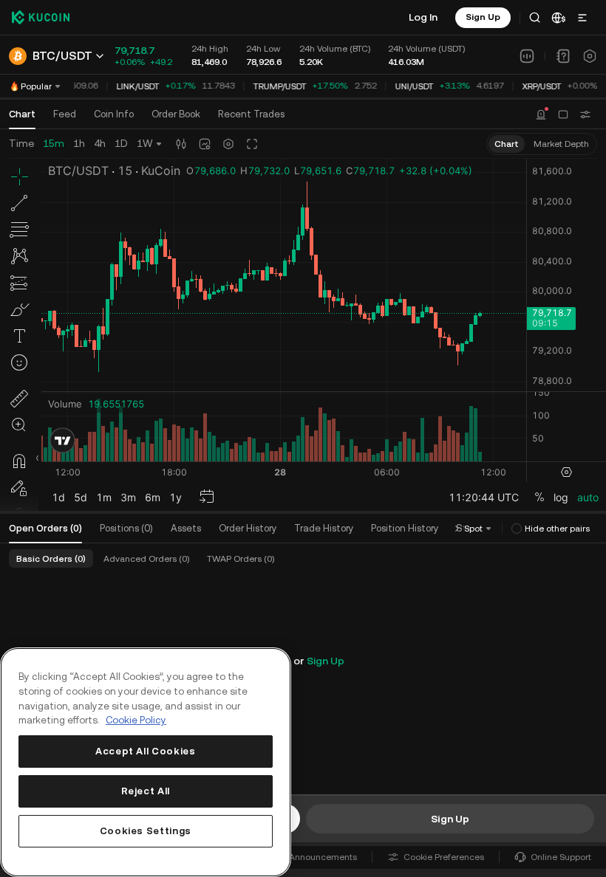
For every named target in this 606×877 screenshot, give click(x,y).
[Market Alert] (541, 114)
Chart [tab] (22, 114)
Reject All (146, 791)
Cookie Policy (136, 720)
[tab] (176, 114)
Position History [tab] (404, 528)
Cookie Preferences (444, 857)
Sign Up (325, 661)
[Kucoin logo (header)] (40, 17)
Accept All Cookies (145, 751)
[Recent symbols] (585, 114)
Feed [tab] (64, 114)
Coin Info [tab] (114, 114)
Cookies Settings (146, 830)
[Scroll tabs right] (456, 528)
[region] (145, 762)
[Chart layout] (563, 114)
